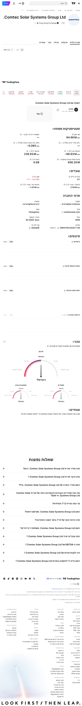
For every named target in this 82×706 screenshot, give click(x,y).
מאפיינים (61, 612)
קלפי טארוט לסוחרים (57, 671)
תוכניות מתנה (59, 619)
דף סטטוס (60, 696)
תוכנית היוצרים (33, 619)
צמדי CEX (76, 628)
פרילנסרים (35, 646)
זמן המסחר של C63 (57, 673)
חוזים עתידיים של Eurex (56, 641)
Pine (78, 633)
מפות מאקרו (76, 671)
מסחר (36, 630)
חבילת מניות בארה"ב (57, 644)
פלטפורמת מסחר (10, 621)
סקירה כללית (60, 626)
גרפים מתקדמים (11, 619)
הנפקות (77, 657)
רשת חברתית (34, 612)
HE (20, 3)
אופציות (77, 669)
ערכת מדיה (60, 662)
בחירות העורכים (33, 635)
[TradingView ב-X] (34, 578)
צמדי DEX (76, 630)
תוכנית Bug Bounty (57, 694)
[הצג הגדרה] (73, 134)
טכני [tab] (49, 42)
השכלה (36, 633)
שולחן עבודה (76, 682)
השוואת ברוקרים (58, 630)
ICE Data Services (57, 589)
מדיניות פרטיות (59, 685)
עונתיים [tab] (42, 42)
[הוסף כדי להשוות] (58, 110)
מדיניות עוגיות (59, 687)
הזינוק (62, 633)
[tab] (11, 241)
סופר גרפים (76, 612)
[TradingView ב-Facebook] (29, 578)
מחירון (62, 614)
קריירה (61, 660)
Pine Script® (75, 673)
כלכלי (78, 650)
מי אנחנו (61, 650)
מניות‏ (78, 618)
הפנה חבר (35, 617)
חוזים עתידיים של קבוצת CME (54, 639)
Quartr (54, 599)
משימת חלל (60, 653)
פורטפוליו (77, 664)
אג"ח (78, 623)
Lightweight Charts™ (9, 617)
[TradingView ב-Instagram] (21, 578)
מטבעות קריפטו (75, 626)
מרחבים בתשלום (32, 649)
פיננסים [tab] (64, 42)
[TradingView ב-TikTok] (8, 578)
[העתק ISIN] (58, 228)
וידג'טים (13, 612)
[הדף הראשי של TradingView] (73, 3)
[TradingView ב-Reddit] (4, 578)
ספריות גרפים (11, 614)
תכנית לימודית (11, 635)
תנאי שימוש (60, 680)
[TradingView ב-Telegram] (12, 578)
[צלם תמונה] (22, 50)
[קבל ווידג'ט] (17, 50)
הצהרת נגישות (59, 689)
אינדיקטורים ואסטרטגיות (30, 641)
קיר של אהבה (34, 614)
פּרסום (14, 628)
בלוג (62, 655)
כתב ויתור (60, 682)
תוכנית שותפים (11, 633)
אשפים (36, 644)
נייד (79, 680)
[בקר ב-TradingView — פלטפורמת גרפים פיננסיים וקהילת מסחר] (10, 82)
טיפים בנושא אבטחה (57, 692)
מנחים (36, 624)
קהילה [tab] (56, 42)
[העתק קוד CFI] (30, 228)
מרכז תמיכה (60, 657)
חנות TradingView (58, 669)
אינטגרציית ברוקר (10, 630)
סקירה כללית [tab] (75, 42)
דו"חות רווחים (75, 653)
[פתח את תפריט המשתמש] (14, 3)
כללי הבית (35, 621)
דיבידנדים (77, 655)
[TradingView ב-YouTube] (25, 578)
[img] (38, 23)
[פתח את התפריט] (79, 3)
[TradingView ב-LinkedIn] (17, 578)
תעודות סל (76, 621)
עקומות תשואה (75, 666)
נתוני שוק (61, 617)
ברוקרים (61, 628)
